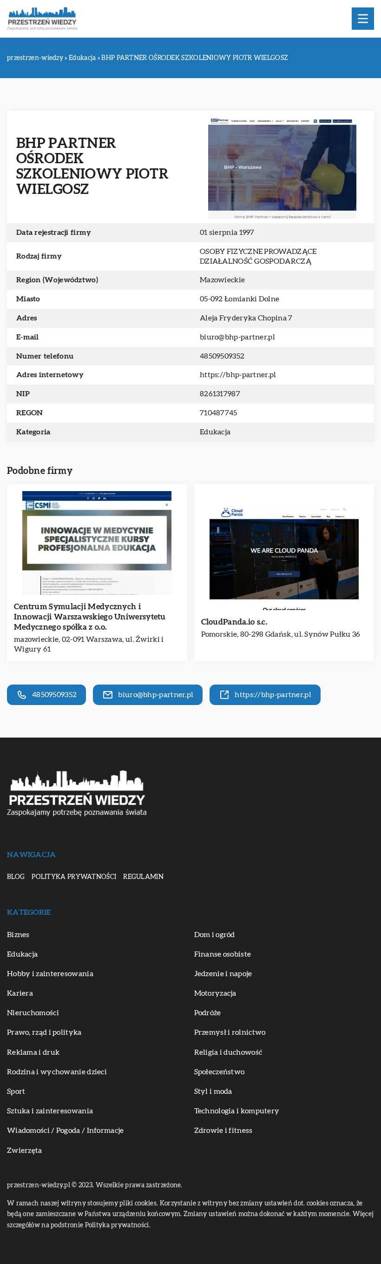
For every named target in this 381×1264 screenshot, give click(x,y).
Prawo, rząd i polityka (44, 1032)
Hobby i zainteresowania (50, 974)
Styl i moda (213, 1091)
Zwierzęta (24, 1150)
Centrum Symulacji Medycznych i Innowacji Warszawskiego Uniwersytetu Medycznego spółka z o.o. (90, 617)
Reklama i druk (33, 1052)
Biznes (18, 934)
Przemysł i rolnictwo (230, 1032)
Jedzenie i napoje (223, 974)
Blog (16, 877)
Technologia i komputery (237, 1111)
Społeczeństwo (219, 1072)
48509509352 (222, 356)
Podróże (207, 1013)
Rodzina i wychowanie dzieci (57, 1072)
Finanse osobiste (222, 954)
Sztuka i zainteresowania (50, 1111)
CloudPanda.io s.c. (234, 622)
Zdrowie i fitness (223, 1130)
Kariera (20, 993)
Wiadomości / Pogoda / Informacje (65, 1130)
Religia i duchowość (228, 1052)
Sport (16, 1091)
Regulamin (143, 877)
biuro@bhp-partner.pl (237, 337)
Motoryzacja (215, 993)
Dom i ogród (214, 934)
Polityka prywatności (74, 877)
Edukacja (215, 432)
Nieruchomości (33, 1013)
